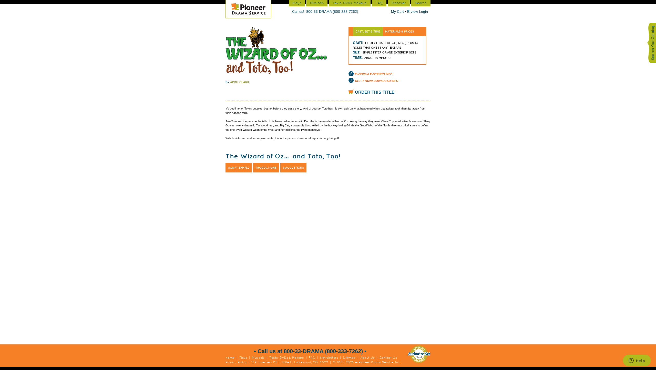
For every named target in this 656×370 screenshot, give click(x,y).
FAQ (312, 358)
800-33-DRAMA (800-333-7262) (332, 11)
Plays (243, 358)
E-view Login (417, 11)
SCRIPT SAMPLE (238, 167)
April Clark (239, 82)
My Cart (398, 11)
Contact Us (388, 358)
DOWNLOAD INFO (376, 80)
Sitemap (349, 358)
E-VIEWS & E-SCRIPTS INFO (374, 74)
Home (229, 358)
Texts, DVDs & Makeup (286, 358)
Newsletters (329, 358)
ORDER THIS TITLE (374, 92)
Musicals (258, 358)
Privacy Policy (236, 362)
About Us (367, 358)
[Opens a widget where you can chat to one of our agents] (637, 361)
